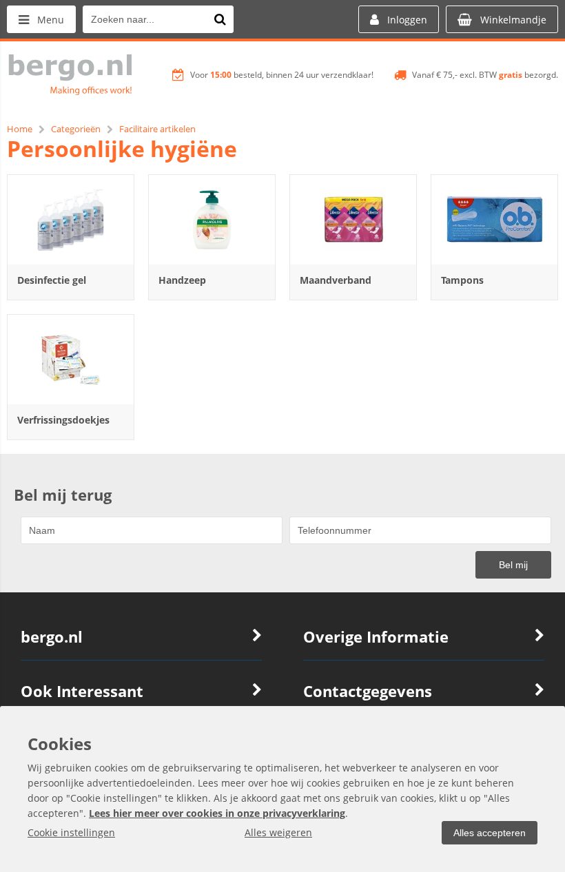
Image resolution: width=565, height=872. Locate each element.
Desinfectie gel (51, 280)
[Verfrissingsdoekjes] (71, 359)
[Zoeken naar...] (220, 19)
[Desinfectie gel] (71, 219)
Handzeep (182, 280)
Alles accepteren (489, 832)
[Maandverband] (353, 219)
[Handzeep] (212, 219)
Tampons (462, 280)
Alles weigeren (278, 832)
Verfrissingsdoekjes (63, 419)
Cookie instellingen (71, 832)
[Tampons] (494, 219)
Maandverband (335, 280)
